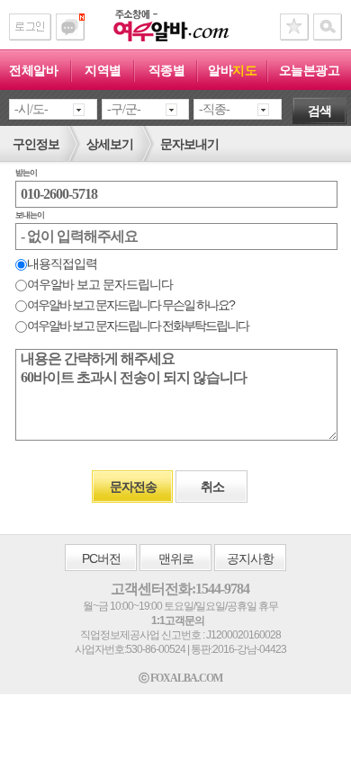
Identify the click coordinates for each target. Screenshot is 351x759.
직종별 (166, 70)
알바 (232, 70)
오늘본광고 (309, 70)
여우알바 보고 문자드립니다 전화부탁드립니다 (137, 325)
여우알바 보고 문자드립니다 (100, 284)
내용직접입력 (62, 263)
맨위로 (176, 558)
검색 (319, 110)
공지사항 (250, 558)
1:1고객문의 (177, 620)
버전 (101, 558)
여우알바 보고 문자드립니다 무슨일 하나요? (130, 305)
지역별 (103, 70)
